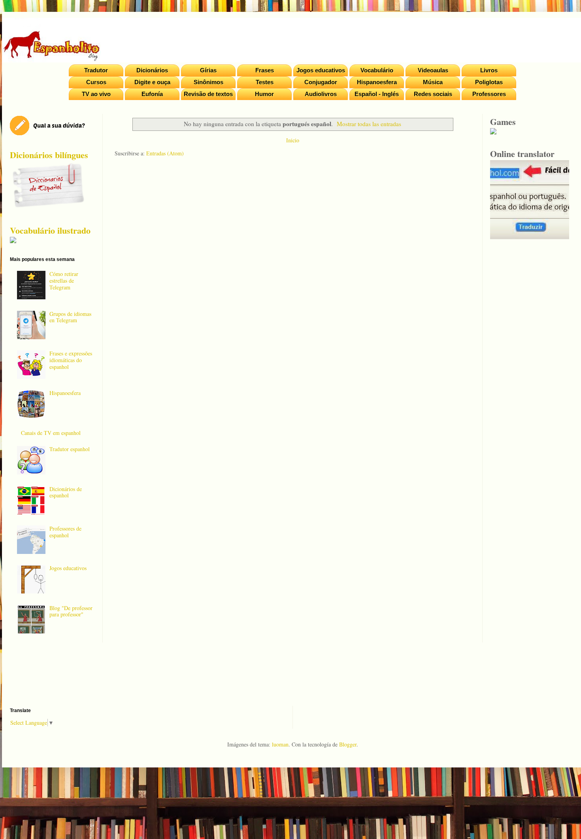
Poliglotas (489, 82)
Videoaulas (433, 70)
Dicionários (152, 70)
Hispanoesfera (377, 82)
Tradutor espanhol (69, 449)
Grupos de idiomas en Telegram (70, 317)
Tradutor (96, 70)
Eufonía (152, 94)
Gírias (208, 70)
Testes (265, 82)
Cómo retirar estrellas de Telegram (63, 280)
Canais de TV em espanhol (51, 433)
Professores (489, 94)
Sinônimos (208, 82)
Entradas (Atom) (165, 153)
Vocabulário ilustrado (50, 230)
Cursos (96, 82)
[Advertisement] (292, 258)
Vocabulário (376, 70)
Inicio (292, 140)
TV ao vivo (96, 94)
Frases (264, 70)
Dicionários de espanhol (65, 492)
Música (433, 82)
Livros (489, 70)
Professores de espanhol (65, 532)
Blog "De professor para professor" (70, 611)
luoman (280, 744)
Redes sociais (433, 94)
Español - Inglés (377, 94)
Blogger (348, 744)
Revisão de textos (208, 94)
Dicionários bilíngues (49, 154)
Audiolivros (321, 94)
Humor (264, 94)
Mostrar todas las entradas (369, 124)
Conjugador (320, 82)
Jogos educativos (320, 70)
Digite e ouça (152, 82)
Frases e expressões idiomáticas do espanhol (70, 360)
